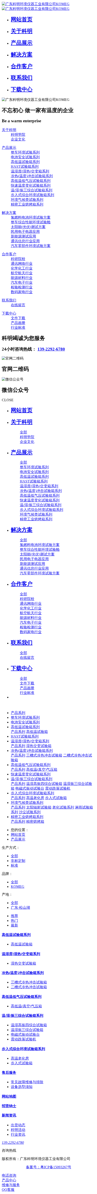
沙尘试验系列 (30, 812)
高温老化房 (35, 798)
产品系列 (18, 713)
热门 (14, 920)
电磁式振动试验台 (29, 788)
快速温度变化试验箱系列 (31, 774)
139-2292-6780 (51, 349)
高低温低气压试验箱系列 (31, 765)
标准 (14, 865)
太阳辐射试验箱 (38, 807)
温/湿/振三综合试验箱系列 (31, 779)
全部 (23, 432)
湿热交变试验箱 (38, 746)
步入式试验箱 (56, 798)
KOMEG (17, 886)
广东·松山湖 (20, 907)
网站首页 (21, 410)
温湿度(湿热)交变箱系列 (30, 741)
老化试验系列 (63, 807)
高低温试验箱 (37, 732)
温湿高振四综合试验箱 (44, 784)
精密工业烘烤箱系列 (27, 817)
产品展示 (18, 839)
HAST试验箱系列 (25, 736)
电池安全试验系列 (25, 722)
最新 (14, 925)
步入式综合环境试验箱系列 (32, 793)
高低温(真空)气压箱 (41, 769)
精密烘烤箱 (35, 821)
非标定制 (18, 861)
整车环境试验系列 (25, 717)
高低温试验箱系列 (25, 727)
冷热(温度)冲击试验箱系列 (32, 750)
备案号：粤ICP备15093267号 (48, 1167)
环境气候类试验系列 (27, 802)
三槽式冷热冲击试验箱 (44, 755)
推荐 (14, 916)
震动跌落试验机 (57, 788)
